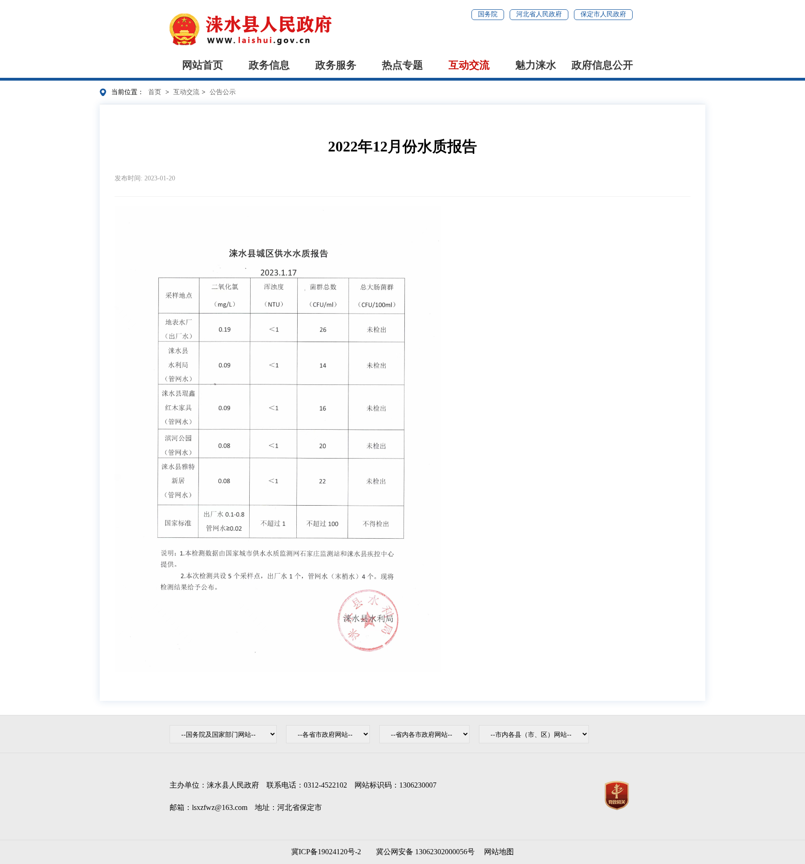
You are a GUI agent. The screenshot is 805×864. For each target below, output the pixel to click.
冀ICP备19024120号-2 (326, 852)
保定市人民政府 (603, 14)
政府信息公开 (602, 65)
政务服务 (335, 65)
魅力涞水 (535, 65)
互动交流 (469, 65)
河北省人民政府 (539, 14)
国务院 (488, 14)
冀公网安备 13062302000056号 (423, 852)
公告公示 (223, 92)
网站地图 (499, 852)
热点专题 (402, 65)
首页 (154, 92)
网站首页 (202, 65)
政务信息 (269, 65)
